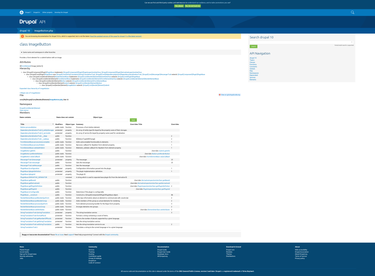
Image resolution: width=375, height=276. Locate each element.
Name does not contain (65, 117)
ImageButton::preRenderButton (31, 154)
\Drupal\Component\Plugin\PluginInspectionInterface (82, 72)
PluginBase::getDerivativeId (30, 183)
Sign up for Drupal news (28, 254)
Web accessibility (301, 250)
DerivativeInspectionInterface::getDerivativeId (154, 183)
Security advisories (26, 256)
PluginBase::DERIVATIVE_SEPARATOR (34, 177)
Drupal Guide (162, 250)
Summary (79, 124)
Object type (97, 117)
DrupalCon (92, 260)
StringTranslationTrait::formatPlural (33, 215)
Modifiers (59, 124)
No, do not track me (193, 6)
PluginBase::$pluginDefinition (31, 171)
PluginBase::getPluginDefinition (31, 186)
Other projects (47, 12)
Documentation (163, 247)
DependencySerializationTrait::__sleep (34, 136)
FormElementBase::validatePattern (33, 148)
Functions (253, 64)
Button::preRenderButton (161, 154)
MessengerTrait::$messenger (31, 160)
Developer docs (162, 254)
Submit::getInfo (164, 151)
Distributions (230, 256)
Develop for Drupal (61, 12)
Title (37, 124)
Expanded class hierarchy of (34, 88)
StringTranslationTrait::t (29, 227)
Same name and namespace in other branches (39, 52)
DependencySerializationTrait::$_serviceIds (35, 133)
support (71, 234)
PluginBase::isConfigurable (30, 192)
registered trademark (232, 271)
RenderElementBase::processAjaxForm (34, 204)
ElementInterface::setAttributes (158, 209)
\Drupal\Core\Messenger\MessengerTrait (156, 74)
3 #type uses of (30, 93)
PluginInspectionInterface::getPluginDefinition (153, 186)
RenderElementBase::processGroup (33, 207)
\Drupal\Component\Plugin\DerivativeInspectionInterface (121, 72)
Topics (252, 60)
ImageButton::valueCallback (30, 156)
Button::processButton (28, 127)
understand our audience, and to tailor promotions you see (209, 3)
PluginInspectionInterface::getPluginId (156, 189)
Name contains (25, 117)
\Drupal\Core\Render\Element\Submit (96, 85)
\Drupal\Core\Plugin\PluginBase (129, 77)
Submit (66, 83)
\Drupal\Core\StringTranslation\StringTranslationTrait (75, 74)
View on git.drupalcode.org (230, 95)
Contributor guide (95, 256)
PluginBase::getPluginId (29, 189)
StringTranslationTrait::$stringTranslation (35, 212)
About (297, 247)
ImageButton (71, 85)
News (22, 247)
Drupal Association (302, 252)
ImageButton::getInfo (28, 151)
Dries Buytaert (248, 271)
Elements (253, 79)
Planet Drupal (24, 250)
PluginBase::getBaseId (28, 180)
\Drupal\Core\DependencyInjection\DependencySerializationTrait (119, 74)
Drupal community (111, 234)
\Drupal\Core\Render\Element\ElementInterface (94, 77)
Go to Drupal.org (21, 12)
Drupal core (230, 250)
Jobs (21, 258)
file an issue (59, 234)
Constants (253, 66)
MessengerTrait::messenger (30, 162)
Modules (229, 252)
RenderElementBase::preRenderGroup (34, 201)
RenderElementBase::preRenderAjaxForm (35, 198)
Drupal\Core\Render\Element (30, 108)
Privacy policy (300, 258)
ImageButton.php (43, 30)
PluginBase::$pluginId (28, 174)
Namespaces (254, 73)
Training (91, 252)
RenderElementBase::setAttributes (32, 209)
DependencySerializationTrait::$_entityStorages (37, 130)
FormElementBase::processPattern (33, 145)
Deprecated (254, 75)
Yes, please (179, 6)
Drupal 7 (28, 12)
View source (24, 110)
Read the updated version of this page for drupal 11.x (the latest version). (116, 36)
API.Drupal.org (162, 256)
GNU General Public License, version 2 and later (197, 271)
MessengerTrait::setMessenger (31, 165)
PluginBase (50, 72)
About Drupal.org (301, 254)
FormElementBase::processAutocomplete (35, 142)
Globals (252, 69)
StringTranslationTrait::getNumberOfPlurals (36, 218)
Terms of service (301, 256)
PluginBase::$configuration (30, 168)
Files (251, 71)
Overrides (175, 124)
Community (93, 247)
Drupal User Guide (163, 252)
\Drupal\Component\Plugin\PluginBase (191, 74)
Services (252, 77)
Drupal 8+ (36, 12)
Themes (229, 254)
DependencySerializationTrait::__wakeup (35, 139)
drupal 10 (25, 30)
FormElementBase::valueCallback (158, 156)
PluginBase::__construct (29, 195)
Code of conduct (94, 263)
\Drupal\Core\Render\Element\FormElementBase (89, 81)
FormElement (26, 66)
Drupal (218, 271)
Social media (24, 252)
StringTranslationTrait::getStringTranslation (36, 221)
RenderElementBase (62, 77)
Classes (252, 62)
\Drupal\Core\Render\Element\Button (88, 83)
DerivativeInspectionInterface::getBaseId (155, 180)
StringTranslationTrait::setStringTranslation (36, 224)
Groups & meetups (95, 258)
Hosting (91, 254)
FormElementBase (64, 79)
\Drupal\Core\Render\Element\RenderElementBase (141, 79)
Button (63, 81)
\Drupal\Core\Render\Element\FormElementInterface (98, 79)
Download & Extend (233, 247)
